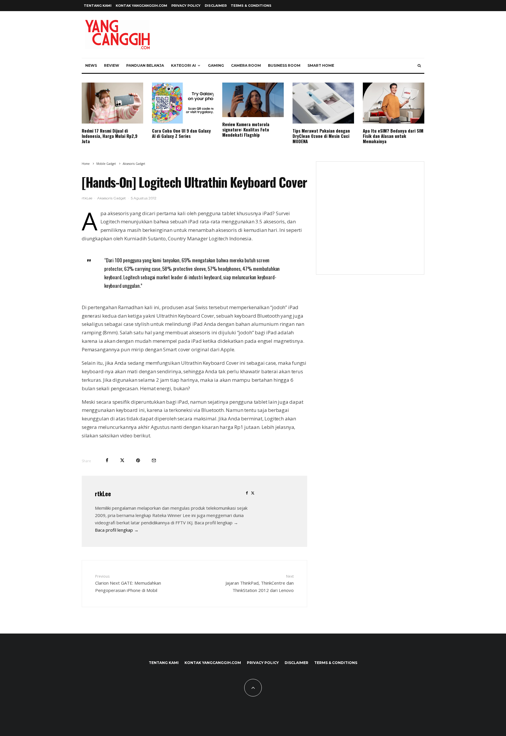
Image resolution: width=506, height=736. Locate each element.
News (91, 65)
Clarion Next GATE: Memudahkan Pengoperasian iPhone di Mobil (128, 583)
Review (111, 65)
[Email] (154, 460)
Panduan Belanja (145, 65)
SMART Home (320, 65)
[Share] (107, 460)
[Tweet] (122, 460)
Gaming (216, 65)
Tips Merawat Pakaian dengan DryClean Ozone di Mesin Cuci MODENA (321, 136)
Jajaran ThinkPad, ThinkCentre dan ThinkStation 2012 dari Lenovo (259, 583)
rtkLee (87, 198)
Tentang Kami (98, 6)
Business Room (284, 65)
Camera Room (246, 65)
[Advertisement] (370, 221)
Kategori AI (183, 65)
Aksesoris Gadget (111, 198)
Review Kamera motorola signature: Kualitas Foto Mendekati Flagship (245, 129)
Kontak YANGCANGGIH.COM (141, 6)
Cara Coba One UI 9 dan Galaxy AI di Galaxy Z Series (181, 133)
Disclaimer (216, 6)
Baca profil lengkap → (117, 530)
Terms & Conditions (251, 6)
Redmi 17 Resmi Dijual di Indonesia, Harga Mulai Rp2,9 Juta (109, 136)
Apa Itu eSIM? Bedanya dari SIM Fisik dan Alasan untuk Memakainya (393, 136)
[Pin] (138, 460)
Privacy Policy (186, 6)
